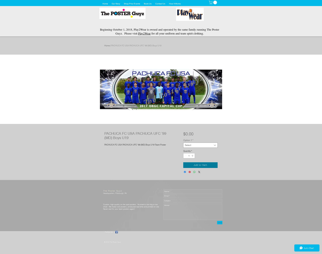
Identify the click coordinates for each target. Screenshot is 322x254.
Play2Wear (144, 33)
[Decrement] (185, 155)
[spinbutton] (189, 155)
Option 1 (188, 140)
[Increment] (192, 155)
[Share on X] (199, 171)
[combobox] (200, 145)
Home (107, 45)
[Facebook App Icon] (116, 232)
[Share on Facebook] (184, 171)
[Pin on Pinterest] (189, 171)
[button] (213, 2)
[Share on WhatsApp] (194, 171)
